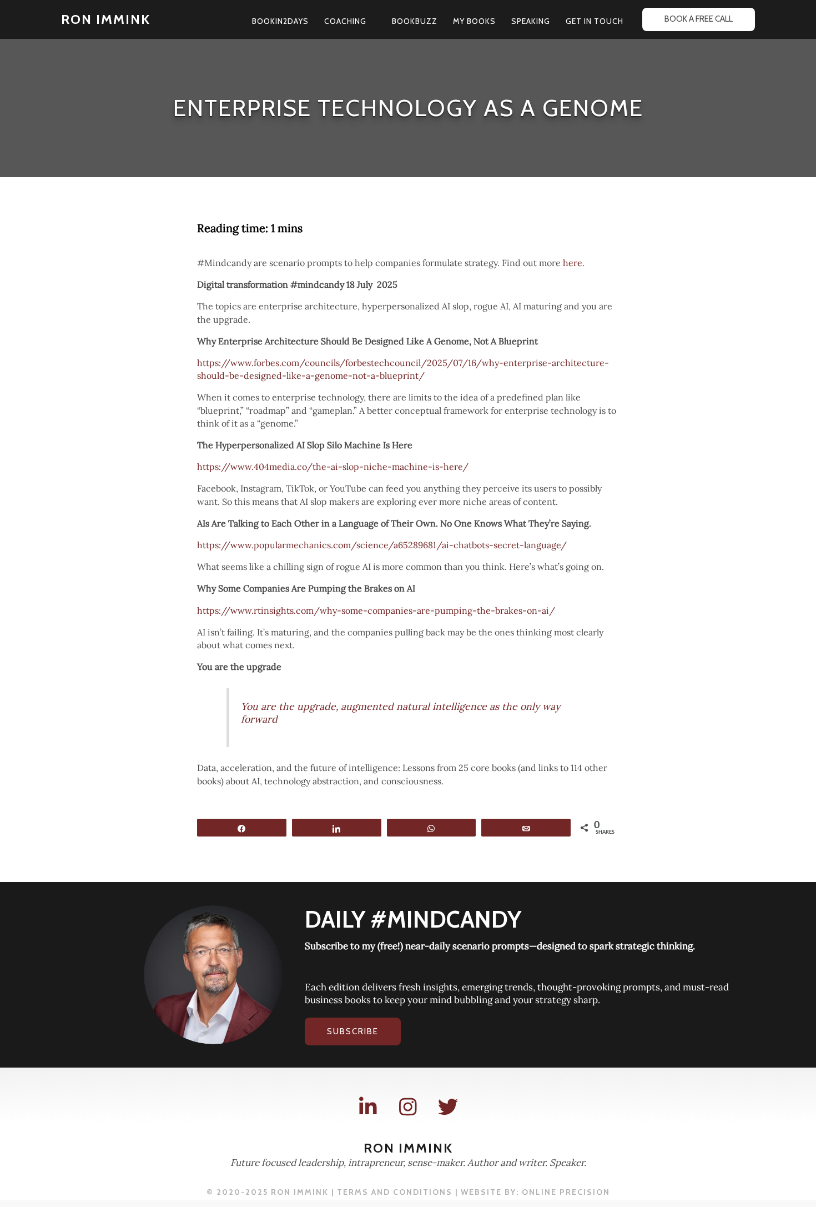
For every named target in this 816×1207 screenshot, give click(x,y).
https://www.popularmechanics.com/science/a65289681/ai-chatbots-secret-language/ (382, 544)
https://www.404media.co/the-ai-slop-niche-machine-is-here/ (333, 466)
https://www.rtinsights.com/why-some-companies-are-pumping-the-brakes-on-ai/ (376, 610)
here (572, 262)
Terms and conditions (394, 1192)
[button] (371, 21)
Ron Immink (105, 19)
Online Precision (566, 1192)
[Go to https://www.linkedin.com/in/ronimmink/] (368, 1107)
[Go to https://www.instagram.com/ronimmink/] (408, 1107)
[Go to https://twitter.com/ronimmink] (448, 1107)
